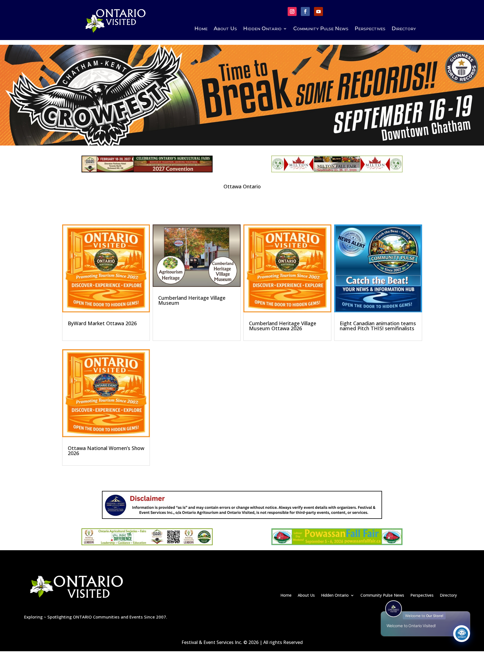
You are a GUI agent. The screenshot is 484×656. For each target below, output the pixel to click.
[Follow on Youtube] (318, 11)
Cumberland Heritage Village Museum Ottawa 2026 (282, 326)
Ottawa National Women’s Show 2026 (106, 450)
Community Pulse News (320, 29)
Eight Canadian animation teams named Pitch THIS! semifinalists (378, 326)
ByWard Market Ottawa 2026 (102, 323)
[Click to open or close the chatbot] (461, 633)
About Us (225, 29)
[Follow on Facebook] (305, 11)
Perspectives (370, 29)
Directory (404, 29)
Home (201, 29)
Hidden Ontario (262, 29)
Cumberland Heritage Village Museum (191, 300)
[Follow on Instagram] (292, 11)
